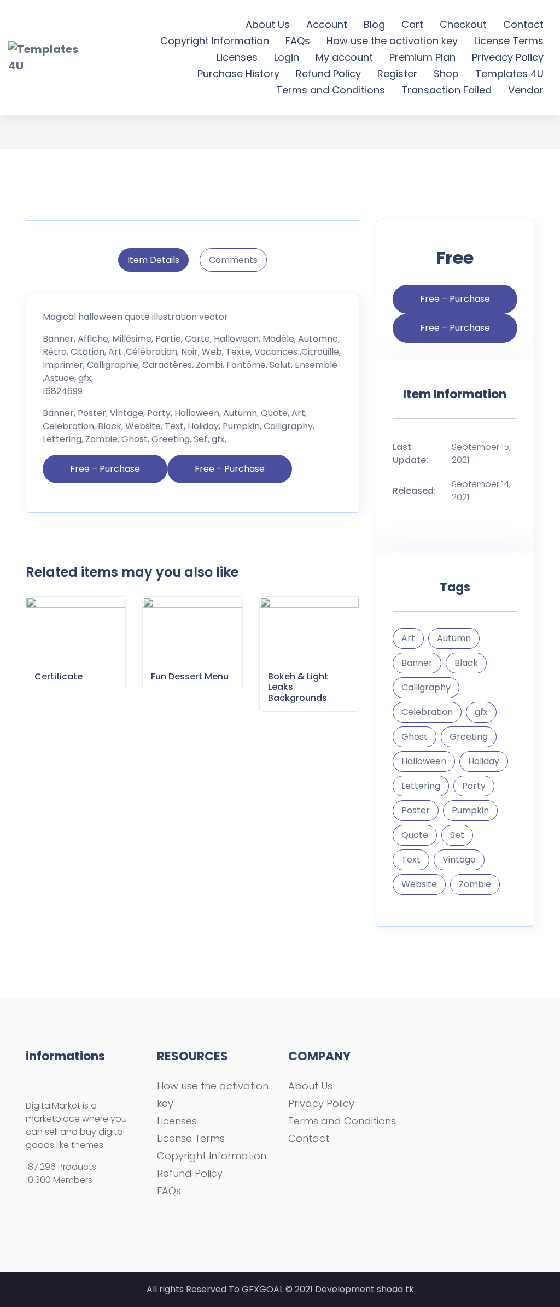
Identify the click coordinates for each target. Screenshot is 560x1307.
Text (411, 859)
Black (466, 663)
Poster (415, 810)
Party (474, 785)
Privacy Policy (321, 1103)
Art (408, 638)
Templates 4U (509, 73)
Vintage (459, 859)
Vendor (526, 90)
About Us (268, 24)
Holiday (483, 761)
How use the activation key (392, 41)
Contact (523, 24)
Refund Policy (328, 73)
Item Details (153, 260)
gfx (481, 712)
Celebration (427, 712)
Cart (412, 24)
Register (397, 73)
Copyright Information (214, 41)
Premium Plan (422, 57)
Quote (414, 835)
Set (457, 835)
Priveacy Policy (508, 57)
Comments (233, 260)
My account (344, 57)
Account (326, 24)
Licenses (237, 57)
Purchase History (238, 73)
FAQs (297, 41)
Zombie (475, 884)
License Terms (509, 41)
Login (286, 57)
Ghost (414, 736)
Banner (417, 663)
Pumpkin (470, 810)
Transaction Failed (446, 90)
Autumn (454, 638)
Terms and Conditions (330, 90)
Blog (374, 24)
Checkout (463, 24)
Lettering (420, 785)
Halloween (423, 761)
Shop (446, 73)
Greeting (469, 736)
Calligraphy (426, 687)
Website (419, 884)
